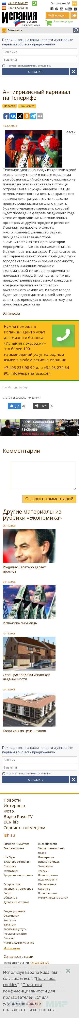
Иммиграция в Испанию (19, 942)
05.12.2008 (9, 689)
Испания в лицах (49, 861)
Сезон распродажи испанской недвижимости (26, 677)
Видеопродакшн (14, 911)
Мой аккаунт (12, 948)
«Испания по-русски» (23, 343)
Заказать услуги (63, 21)
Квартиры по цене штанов (24, 731)
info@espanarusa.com (30, 373)
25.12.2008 (9, 526)
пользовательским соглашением (35, 65)
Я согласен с (29, 65)
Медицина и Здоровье (18, 888)
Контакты (10, 920)
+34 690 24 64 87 (18, 3)
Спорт (8, 893)
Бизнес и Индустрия (16, 844)
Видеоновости (47, 844)
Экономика (15, 30)
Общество (10, 897)
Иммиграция (46, 857)
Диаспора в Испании (17, 861)
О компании (58, 3)
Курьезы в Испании (16, 902)
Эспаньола (11, 313)
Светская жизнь (14, 848)
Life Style (9, 857)
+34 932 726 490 (39, 962)
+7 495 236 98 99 (19, 367)
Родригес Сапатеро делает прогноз (24, 569)
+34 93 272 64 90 (18, 8)
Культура (44, 888)
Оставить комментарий (49, 498)
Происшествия (47, 893)
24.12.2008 (9, 582)
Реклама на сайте (15, 933)
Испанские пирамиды (20, 623)
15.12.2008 (9, 633)
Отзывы (9, 938)
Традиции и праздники (18, 875)
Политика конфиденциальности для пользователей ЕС (29, 991)
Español (74, 3)
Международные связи (53, 897)
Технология (11, 870)
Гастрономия (12, 884)
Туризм (42, 870)
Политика (10, 866)
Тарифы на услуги (15, 929)
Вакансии (10, 924)
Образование (47, 884)
